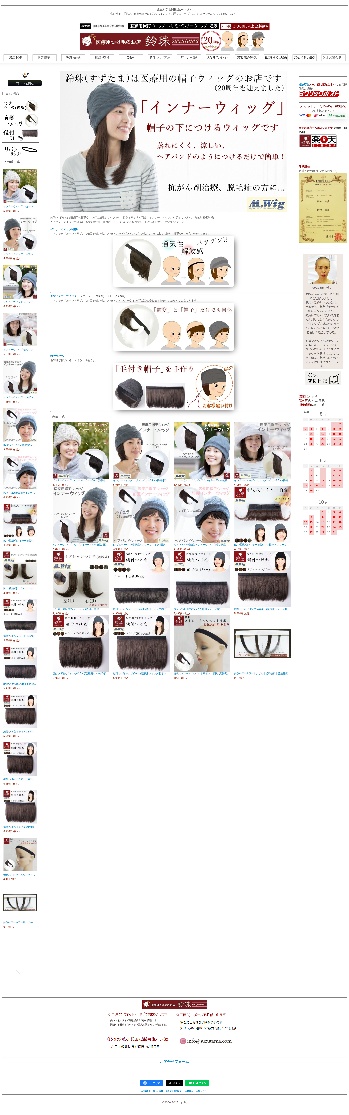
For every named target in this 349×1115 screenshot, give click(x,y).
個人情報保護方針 (174, 1091)
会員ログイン (202, 1091)
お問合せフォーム (174, 1062)
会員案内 (189, 1091)
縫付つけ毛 (57, 355)
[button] (20, 171)
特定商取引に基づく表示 (152, 1091)
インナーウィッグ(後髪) (64, 229)
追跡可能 (304, 84)
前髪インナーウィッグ (63, 296)
